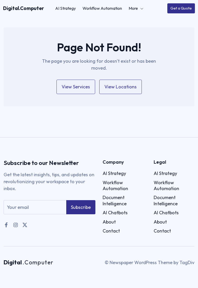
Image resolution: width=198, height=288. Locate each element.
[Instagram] (15, 225)
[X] (24, 225)
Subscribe (81, 207)
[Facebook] (6, 225)
